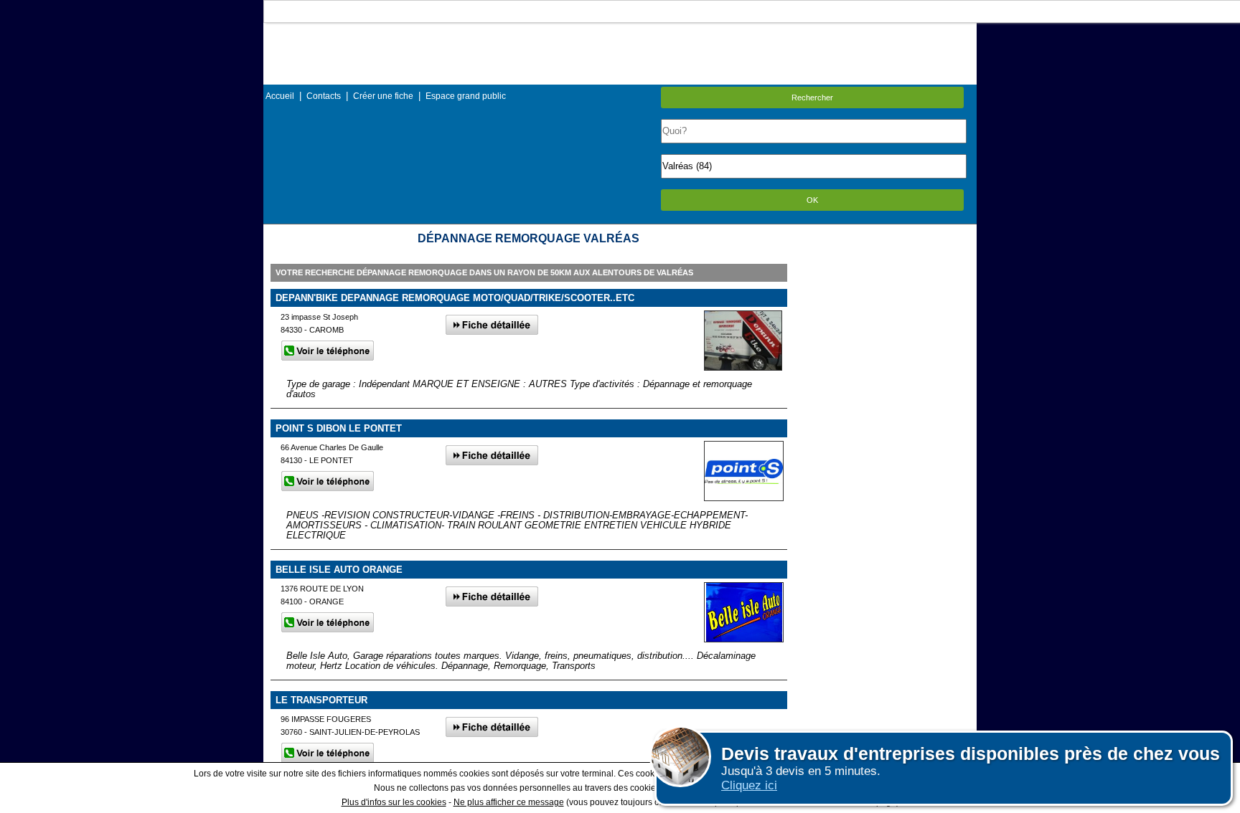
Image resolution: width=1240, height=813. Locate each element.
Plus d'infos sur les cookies (394, 802)
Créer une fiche (383, 96)
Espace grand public (466, 96)
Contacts (323, 96)
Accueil (280, 96)
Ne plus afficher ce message (509, 802)
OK (812, 200)
